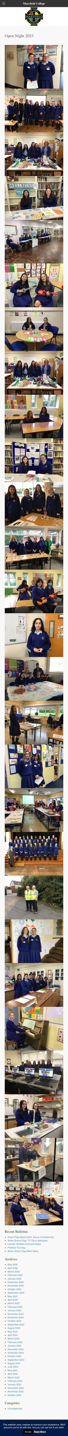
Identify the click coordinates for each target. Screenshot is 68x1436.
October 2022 (14, 1395)
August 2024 (14, 1327)
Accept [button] (28, 1431)
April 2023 (13, 1373)
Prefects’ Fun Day (16, 1247)
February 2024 (15, 1342)
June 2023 (13, 1366)
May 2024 (13, 1331)
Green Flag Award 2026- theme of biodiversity (31, 1237)
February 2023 (15, 1380)
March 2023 (14, 1377)
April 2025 (13, 1299)
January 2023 (14, 1384)
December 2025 (16, 1282)
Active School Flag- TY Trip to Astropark (28, 1240)
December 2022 (16, 1388)
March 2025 (14, 1303)
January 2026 (14, 1278)
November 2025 (16, 1285)
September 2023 (16, 1359)
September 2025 (16, 1292)
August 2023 (14, 1363)
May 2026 (13, 1264)
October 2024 (14, 1320)
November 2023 (16, 1352)
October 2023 (14, 1356)
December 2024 (16, 1313)
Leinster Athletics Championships (24, 1244)
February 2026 (15, 1275)
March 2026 (14, 1271)
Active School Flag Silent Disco (23, 1251)
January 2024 (14, 1345)
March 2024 (14, 1338)
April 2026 (13, 1268)
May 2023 (13, 1370)
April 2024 (13, 1335)
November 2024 (16, 1317)
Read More (40, 1431)
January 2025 (14, 1310)
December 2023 (16, 1349)
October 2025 (14, 1289)
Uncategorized (15, 1408)
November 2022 (16, 1391)
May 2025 (13, 1296)
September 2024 (16, 1324)
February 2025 (15, 1306)
